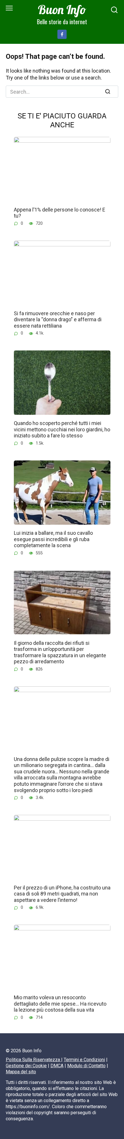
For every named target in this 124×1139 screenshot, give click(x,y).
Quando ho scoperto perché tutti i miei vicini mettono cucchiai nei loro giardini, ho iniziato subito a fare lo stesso (62, 429)
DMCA (56, 1065)
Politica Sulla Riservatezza (33, 1059)
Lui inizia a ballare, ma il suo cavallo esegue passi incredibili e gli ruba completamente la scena (53, 539)
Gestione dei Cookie (26, 1065)
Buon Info (62, 9)
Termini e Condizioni (84, 1059)
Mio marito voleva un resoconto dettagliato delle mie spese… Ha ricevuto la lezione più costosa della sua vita (60, 1003)
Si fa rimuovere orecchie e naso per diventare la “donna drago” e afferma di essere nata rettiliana (58, 319)
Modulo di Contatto (86, 1065)
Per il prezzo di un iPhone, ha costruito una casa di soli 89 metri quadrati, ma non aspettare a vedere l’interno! (62, 893)
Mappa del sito (21, 1071)
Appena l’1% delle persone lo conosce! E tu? (59, 213)
